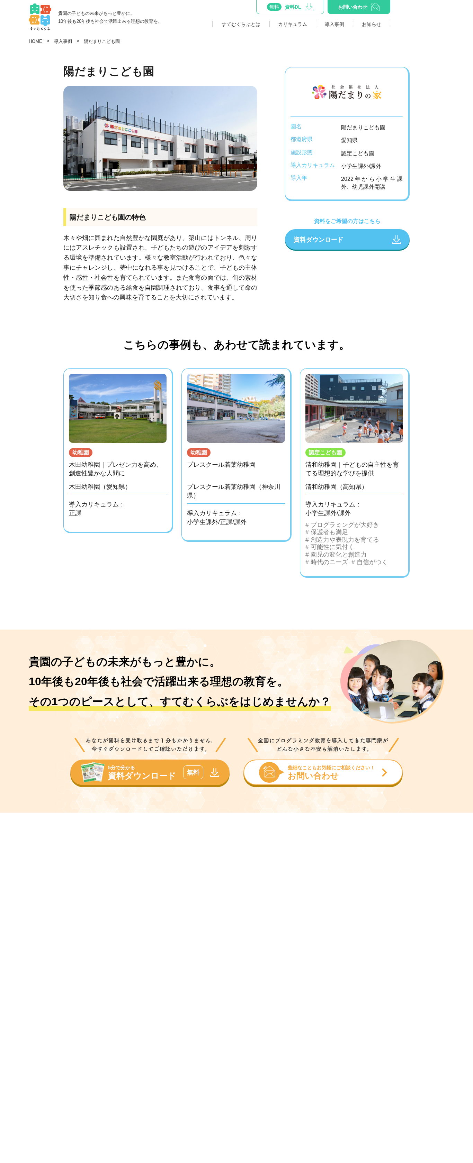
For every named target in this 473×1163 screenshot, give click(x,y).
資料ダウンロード (318, 239)
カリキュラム (292, 24)
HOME (35, 41)
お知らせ (371, 24)
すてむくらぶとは (241, 24)
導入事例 (334, 24)
